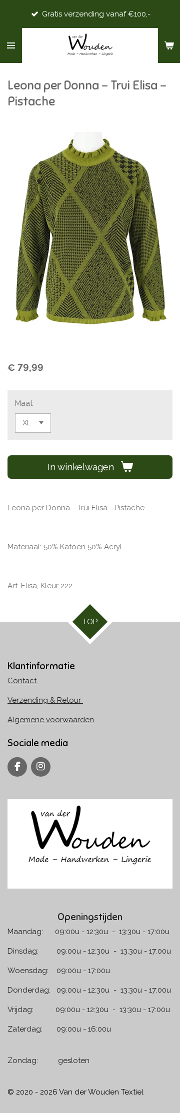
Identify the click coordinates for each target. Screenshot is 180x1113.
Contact (23, 680)
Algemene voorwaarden (51, 719)
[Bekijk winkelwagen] (169, 45)
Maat (23, 403)
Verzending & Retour (45, 700)
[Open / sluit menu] (11, 45)
